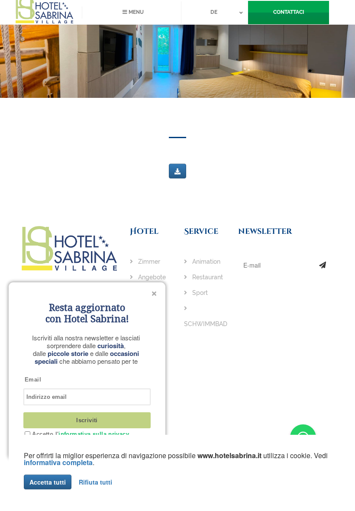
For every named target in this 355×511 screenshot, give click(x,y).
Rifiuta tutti (95, 482)
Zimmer (148, 261)
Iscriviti (87, 420)
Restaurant (206, 277)
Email (33, 379)
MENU (135, 12)
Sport (199, 292)
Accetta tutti (47, 482)
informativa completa (58, 462)
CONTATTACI (288, 12)
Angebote (151, 277)
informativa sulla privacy (93, 434)
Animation (205, 261)
